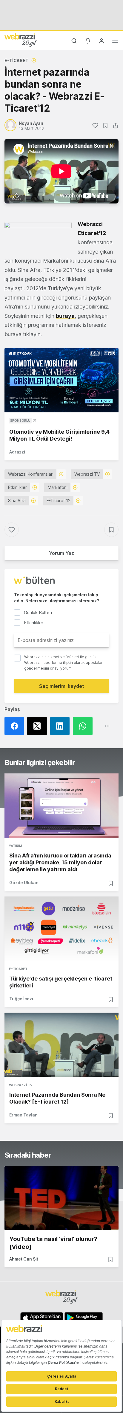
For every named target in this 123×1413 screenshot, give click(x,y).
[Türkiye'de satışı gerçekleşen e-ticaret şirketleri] (61, 928)
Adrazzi (17, 451)
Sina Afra (17, 500)
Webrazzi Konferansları (30, 474)
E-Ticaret (16, 60)
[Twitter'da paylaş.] (38, 726)
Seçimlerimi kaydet (61, 686)
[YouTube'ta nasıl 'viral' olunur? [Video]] (61, 1198)
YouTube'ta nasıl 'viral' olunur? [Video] (53, 1242)
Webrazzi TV (87, 474)
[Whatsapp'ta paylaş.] (84, 726)
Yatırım (15, 846)
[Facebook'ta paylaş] (15, 726)
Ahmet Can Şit (23, 1258)
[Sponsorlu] (61, 380)
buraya (65, 316)
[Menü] (115, 42)
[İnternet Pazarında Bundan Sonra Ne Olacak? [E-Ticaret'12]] (61, 1045)
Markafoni (57, 487)
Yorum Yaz (61, 553)
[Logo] (20, 40)
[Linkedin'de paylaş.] (61, 726)
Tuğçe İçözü (22, 998)
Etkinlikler (17, 487)
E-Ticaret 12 (58, 500)
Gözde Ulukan (24, 882)
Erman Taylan (23, 1114)
